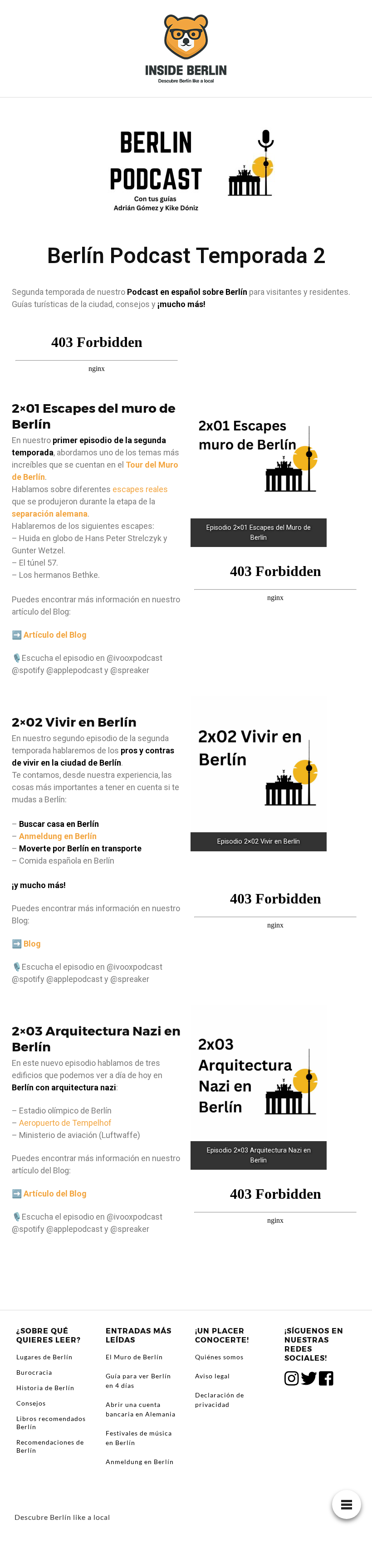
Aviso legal (212, 1376)
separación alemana (50, 513)
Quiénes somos (219, 1357)
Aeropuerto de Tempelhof (65, 1123)
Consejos (31, 1403)
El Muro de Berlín (134, 1357)
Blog (32, 943)
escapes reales (140, 489)
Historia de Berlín (45, 1388)
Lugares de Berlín (44, 1357)
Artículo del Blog (55, 635)
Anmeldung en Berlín (58, 836)
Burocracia (34, 1372)
